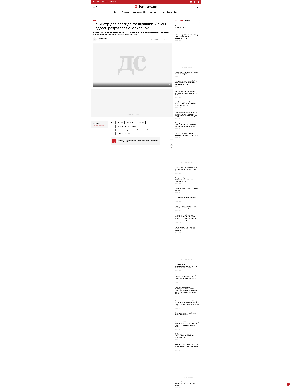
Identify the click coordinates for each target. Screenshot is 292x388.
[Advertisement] (132, 102)
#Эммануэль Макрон (123, 133)
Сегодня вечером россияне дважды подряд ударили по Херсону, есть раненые (187, 169)
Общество (152, 12)
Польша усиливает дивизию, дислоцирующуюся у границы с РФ (186, 134)
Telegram (129, 142)
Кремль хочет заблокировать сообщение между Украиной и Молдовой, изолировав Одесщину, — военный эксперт (186, 218)
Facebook (120, 142)
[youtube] (191, 2)
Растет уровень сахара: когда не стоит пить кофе (186, 26)
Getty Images (164, 85)
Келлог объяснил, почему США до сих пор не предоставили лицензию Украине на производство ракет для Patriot (187, 303)
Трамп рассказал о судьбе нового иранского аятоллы (186, 314)
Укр (97, 7)
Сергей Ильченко (102, 38)
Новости (117, 12)
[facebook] (194, 2)
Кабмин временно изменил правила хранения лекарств (186, 73)
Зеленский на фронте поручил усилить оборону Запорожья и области (185, 383)
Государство (126, 12)
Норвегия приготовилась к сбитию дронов (186, 189)
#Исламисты (131, 122)
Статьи (187, 21)
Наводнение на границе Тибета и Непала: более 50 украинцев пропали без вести (186, 83)
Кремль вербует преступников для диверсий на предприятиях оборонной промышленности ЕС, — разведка (186, 277)
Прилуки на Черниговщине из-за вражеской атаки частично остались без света (185, 179)
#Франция (120, 122)
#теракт (135, 126)
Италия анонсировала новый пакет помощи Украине (186, 198)
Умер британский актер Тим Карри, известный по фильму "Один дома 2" (186, 346)
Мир (144, 12)
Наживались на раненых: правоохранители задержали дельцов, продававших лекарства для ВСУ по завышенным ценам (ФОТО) (186, 290)
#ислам (149, 130)
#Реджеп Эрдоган (123, 126)
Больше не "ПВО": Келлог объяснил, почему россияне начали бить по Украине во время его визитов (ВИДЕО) (187, 324)
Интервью (161, 12)
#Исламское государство (125, 130)
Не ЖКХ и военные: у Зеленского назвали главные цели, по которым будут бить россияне (186, 103)
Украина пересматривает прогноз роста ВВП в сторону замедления (186, 207)
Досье (176, 12)
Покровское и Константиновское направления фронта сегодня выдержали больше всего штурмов (186, 114)
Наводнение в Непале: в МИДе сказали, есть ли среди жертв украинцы (185, 229)
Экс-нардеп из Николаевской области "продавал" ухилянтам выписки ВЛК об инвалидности (185, 124)
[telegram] (198, 2)
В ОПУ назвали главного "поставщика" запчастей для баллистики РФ (184, 335)
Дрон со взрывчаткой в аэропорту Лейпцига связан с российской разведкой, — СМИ (186, 36)
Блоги (169, 12)
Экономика (137, 12)
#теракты (140, 130)
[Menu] (94, 7)
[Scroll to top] (288, 384)
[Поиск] (198, 7)
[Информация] (170, 85)
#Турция (141, 122)
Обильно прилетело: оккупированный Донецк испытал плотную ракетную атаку (186, 266)
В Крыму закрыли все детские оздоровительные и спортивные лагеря (186, 93)
